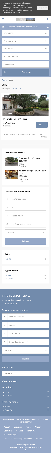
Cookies (39, 439)
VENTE (8, 259)
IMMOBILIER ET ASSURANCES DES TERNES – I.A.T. (24, 134)
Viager (38, 427)
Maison (8, 275)
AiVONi (31, 445)
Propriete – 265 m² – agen (15, 119)
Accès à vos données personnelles (18, 439)
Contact (19, 431)
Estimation (8, 431)
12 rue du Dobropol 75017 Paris (18, 300)
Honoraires (31, 431)
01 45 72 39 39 (11, 304)
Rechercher (26, 72)
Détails (41, 125)
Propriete (9, 278)
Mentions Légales (11, 435)
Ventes (28, 427)
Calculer (25, 241)
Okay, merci (42, 8)
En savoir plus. (15, 12)
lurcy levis (9, 396)
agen (7, 392)
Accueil (7, 427)
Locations (18, 427)
